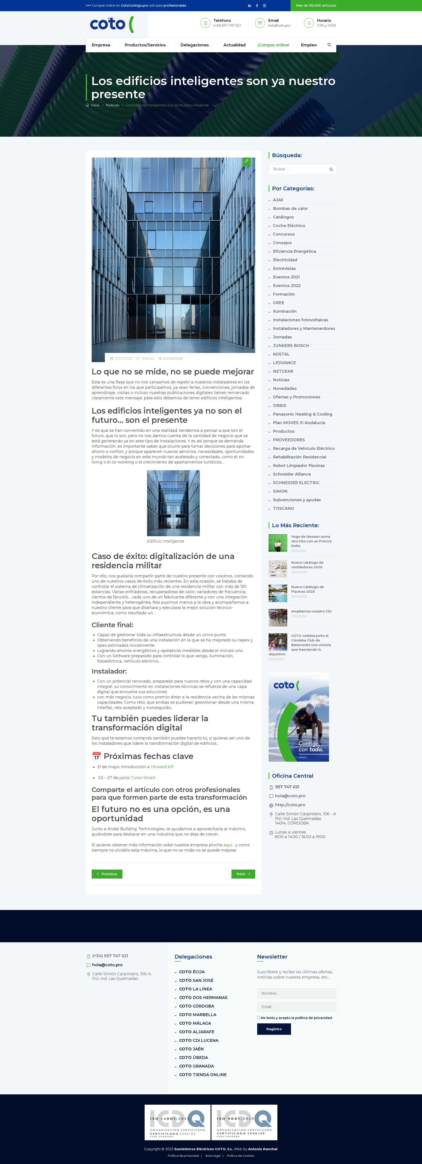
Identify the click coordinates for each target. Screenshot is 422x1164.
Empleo (309, 45)
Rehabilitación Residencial (299, 457)
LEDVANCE (284, 362)
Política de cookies (240, 1155)
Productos (284, 431)
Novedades (285, 388)
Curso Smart (143, 777)
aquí (228, 845)
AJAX (278, 200)
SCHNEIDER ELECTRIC (296, 482)
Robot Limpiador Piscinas (299, 465)
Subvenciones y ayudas (297, 500)
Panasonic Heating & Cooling (302, 414)
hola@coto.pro (290, 796)
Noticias (148, 358)
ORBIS (279, 405)
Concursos (284, 234)
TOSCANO (283, 508)
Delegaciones (194, 45)
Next (240, 874)
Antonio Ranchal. (263, 1149)
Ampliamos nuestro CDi (311, 611)
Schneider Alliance (292, 474)
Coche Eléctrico (289, 225)
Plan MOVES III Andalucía (299, 422)
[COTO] (112, 24)
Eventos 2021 (286, 277)
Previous (109, 874)
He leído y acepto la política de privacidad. (297, 1018)
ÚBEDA (193, 1057)
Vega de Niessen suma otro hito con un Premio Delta (311, 541)
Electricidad (285, 260)
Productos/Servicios (145, 45)
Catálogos (283, 217)
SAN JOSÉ (196, 980)
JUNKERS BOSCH (291, 345)
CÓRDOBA (196, 1006)
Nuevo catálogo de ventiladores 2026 (307, 564)
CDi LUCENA (198, 1040)
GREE (278, 302)
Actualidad (235, 45)
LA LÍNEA (195, 989)
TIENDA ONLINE (203, 1074)
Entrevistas (284, 268)
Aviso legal (212, 1155)
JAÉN (191, 1049)
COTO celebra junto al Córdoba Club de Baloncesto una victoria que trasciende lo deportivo (300, 645)
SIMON (280, 491)
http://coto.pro (290, 805)
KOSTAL (281, 354)
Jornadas (282, 337)
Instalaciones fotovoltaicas (300, 320)
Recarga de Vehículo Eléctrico (304, 448)
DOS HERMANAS (203, 997)
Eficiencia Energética (294, 251)
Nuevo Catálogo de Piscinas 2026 (307, 589)
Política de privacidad (183, 1155)
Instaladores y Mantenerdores (304, 328)
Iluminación (285, 311)
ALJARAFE (196, 1032)
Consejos (282, 242)
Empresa (101, 45)
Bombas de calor (290, 208)
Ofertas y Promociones (296, 397)
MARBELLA (197, 1014)
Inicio (94, 105)
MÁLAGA (195, 1023)
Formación (284, 294)
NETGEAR (283, 371)
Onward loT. (162, 766)
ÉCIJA (192, 972)
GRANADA (196, 1066)
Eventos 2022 (287, 285)
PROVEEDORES (289, 440)
